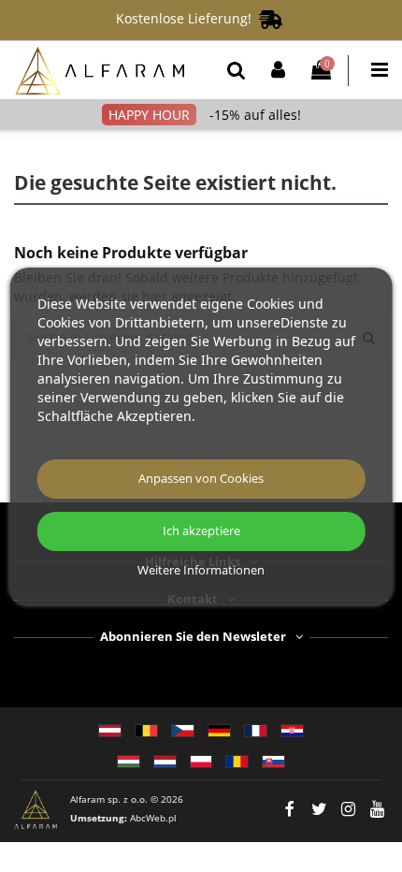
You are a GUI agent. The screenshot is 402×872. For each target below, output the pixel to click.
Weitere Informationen (201, 570)
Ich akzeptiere (201, 531)
